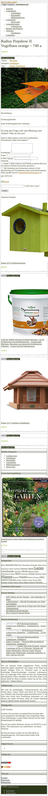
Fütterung (23, 568)
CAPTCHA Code (31, 186)
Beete (17, 565)
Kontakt (4, 778)
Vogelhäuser (15, 33)
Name (4, 155)
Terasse (30, 580)
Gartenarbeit (11, 20)
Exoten (44, 565)
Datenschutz (6, 782)
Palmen (44, 574)
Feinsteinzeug (5, 568)
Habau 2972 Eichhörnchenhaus (13, 263)
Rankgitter (16, 577)
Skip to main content (9, 2)
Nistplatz (32, 574)
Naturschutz (24, 574)
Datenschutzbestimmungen (28, 173)
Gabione (30, 568)
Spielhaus (24, 580)
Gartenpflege (18, 571)
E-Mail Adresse (7, 158)
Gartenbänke (16, 13)
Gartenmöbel (11, 11)
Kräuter (12, 574)
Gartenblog (10, 35)
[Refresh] (5, 181)
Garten (39, 568)
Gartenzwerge (16, 26)
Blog (20, 565)
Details (3, 276)
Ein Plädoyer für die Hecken (17, 611)
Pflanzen (6, 576)
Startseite (9, 9)
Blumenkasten (26, 565)
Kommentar (6, 152)
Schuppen (36, 577)
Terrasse (34, 580)
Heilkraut (30, 571)
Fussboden (17, 568)
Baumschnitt (10, 565)
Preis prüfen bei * (8, 58)
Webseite (4, 161)
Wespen (21, 582)
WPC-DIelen (39, 582)
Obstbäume (38, 574)
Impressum (5, 780)
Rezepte (30, 577)
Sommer (19, 580)
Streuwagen (15, 22)
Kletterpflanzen (5, 574)
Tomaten (10, 582)
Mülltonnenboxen (18, 18)
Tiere (39, 580)
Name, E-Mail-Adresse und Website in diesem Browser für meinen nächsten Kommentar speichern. (24, 165)
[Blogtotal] (6, 767)
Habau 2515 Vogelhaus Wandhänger (15, 423)
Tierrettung (4, 582)
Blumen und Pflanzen (14, 29)
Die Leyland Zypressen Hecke (18, 613)
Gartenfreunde (7, 571)
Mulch (18, 573)
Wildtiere (26, 582)
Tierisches (10, 31)
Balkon (3, 565)
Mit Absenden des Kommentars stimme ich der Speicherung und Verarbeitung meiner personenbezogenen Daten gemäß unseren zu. (23, 170)
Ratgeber (23, 577)
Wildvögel (32, 582)
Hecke (25, 571)
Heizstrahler (15, 15)
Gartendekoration (12, 24)
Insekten (36, 571)
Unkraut (15, 582)
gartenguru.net (13, 786)
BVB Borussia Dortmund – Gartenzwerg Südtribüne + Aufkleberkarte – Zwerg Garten (26, 626)
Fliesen (11, 568)
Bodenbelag (34, 565)
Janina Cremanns (12, 642)
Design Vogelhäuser (17, 66)
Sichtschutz (12, 580)
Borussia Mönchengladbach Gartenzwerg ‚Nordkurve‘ (22, 638)
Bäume (40, 565)
